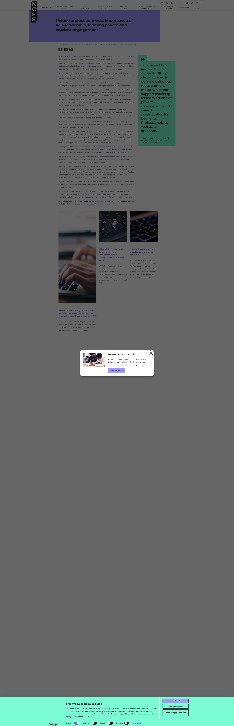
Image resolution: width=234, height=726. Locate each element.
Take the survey (117, 370)
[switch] (94, 723)
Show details (137, 723)
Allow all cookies (175, 701)
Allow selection (175, 706)
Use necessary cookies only (176, 713)
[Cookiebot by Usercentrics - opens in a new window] (54, 724)
